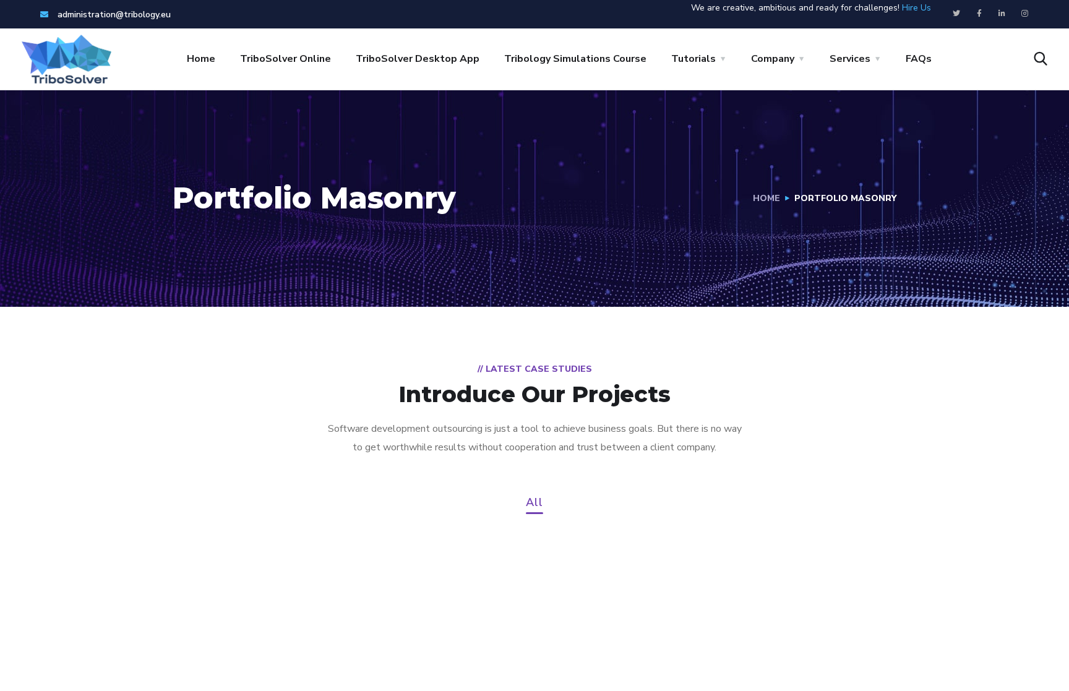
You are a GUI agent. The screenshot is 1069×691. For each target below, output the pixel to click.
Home (201, 59)
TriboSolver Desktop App (417, 59)
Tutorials (693, 59)
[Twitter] (956, 13)
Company (772, 59)
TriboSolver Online (285, 59)
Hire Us (916, 8)
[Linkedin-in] (1002, 13)
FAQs (919, 59)
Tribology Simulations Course (575, 59)
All (534, 503)
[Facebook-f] (979, 13)
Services (850, 59)
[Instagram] (1025, 13)
